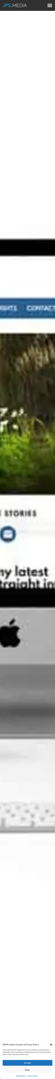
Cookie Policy (21, 1076)
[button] (51, 1044)
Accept (27, 1063)
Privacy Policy (32, 1076)
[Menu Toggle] (49, 5)
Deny (27, 1070)
